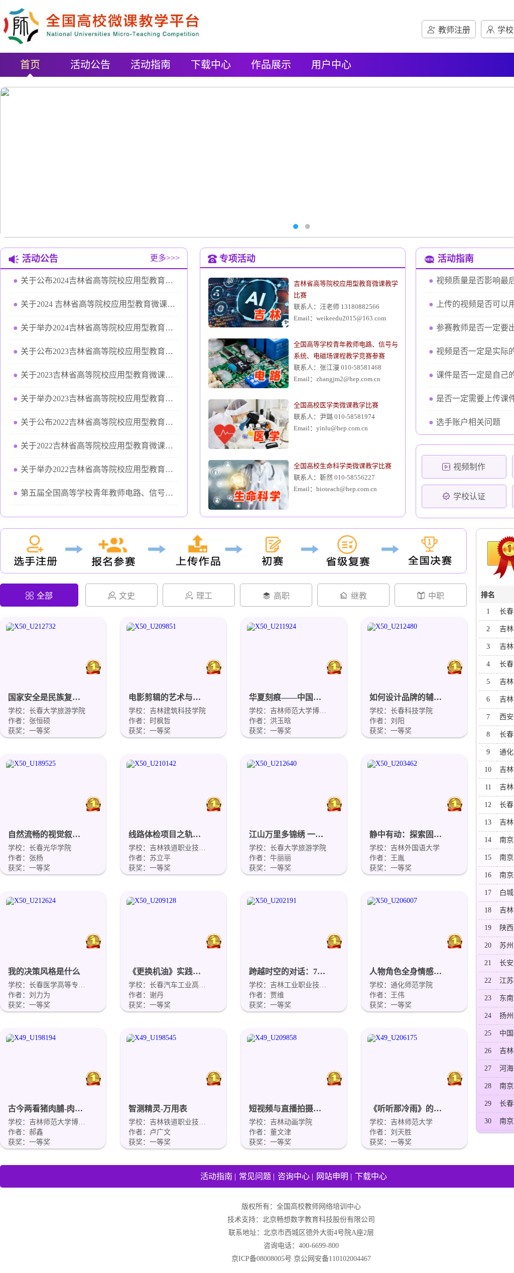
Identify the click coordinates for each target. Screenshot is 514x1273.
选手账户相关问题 (464, 422)
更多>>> (165, 258)
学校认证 (469, 496)
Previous (22, 162)
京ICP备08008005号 (261, 1258)
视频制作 (469, 466)
